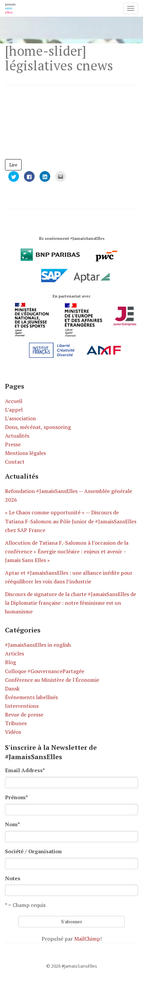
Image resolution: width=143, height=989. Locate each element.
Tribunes (16, 723)
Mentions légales (25, 453)
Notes (12, 878)
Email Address (25, 770)
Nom (12, 824)
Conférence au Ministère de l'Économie (52, 679)
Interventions (22, 705)
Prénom (16, 797)
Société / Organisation (33, 851)
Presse (13, 444)
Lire (13, 164)
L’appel (14, 409)
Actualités (17, 435)
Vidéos (13, 731)
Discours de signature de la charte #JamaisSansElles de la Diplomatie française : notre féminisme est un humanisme (70, 602)
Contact (15, 461)
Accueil (13, 401)
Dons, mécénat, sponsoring (38, 427)
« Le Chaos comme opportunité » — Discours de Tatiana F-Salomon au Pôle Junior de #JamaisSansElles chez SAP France (70, 521)
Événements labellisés (31, 697)
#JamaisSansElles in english (38, 644)
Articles (14, 653)
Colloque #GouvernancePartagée (44, 671)
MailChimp (87, 938)
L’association (20, 418)
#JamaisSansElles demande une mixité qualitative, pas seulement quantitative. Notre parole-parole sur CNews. (66, 128)
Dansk (12, 688)
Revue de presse (24, 714)
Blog (10, 662)
